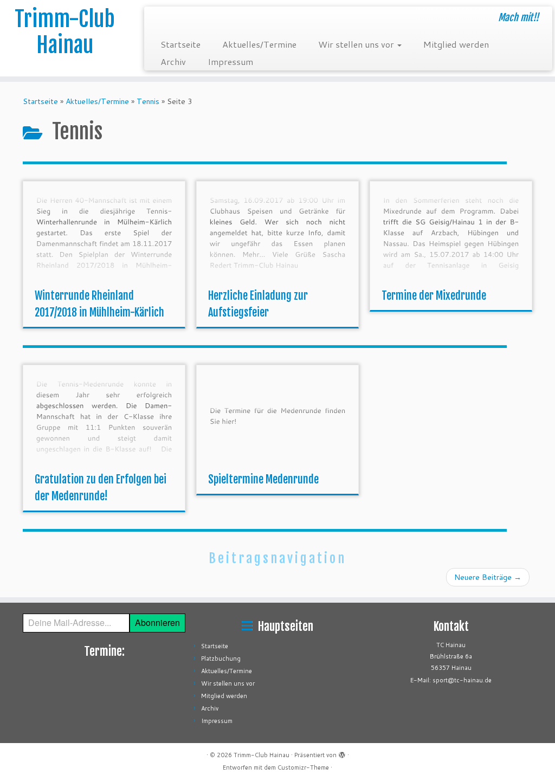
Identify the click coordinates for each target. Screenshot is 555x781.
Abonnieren (157, 622)
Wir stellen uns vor (357, 44)
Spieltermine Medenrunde (263, 479)
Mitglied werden (456, 44)
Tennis (148, 101)
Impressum (230, 61)
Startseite (180, 44)
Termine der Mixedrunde (434, 295)
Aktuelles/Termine (259, 44)
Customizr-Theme (303, 767)
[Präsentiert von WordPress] (342, 753)
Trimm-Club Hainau (65, 32)
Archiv (173, 61)
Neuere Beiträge (487, 577)
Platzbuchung (221, 658)
